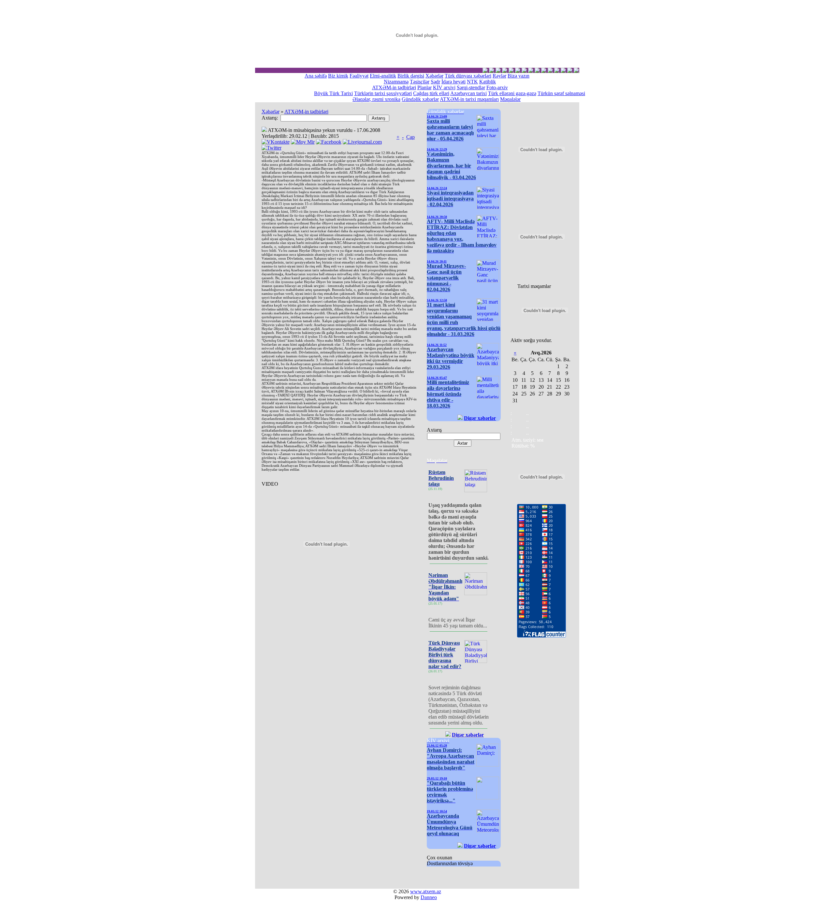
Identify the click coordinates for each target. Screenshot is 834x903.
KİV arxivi (444, 87)
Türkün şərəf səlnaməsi (561, 93)
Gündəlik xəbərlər (420, 99)
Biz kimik (338, 76)
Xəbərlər (434, 76)
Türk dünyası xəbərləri (468, 76)
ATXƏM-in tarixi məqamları (469, 99)
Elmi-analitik (383, 76)
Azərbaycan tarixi (468, 93)
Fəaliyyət (359, 76)
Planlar (424, 87)
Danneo (429, 897)
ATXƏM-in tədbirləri (394, 87)
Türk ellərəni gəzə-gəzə (512, 93)
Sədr (435, 81)
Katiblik (487, 81)
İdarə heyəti (453, 81)
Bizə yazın (518, 76)
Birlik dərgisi (410, 76)
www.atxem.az (425, 891)
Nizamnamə (396, 81)
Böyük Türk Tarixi (333, 93)
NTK (472, 81)
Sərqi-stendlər (471, 87)
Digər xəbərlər (480, 418)
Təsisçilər (419, 81)
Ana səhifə (316, 76)
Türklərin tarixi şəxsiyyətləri (383, 93)
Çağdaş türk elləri (431, 93)
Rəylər (499, 76)
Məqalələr (510, 99)
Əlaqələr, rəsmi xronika (376, 99)
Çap (410, 137)
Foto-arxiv (497, 87)
